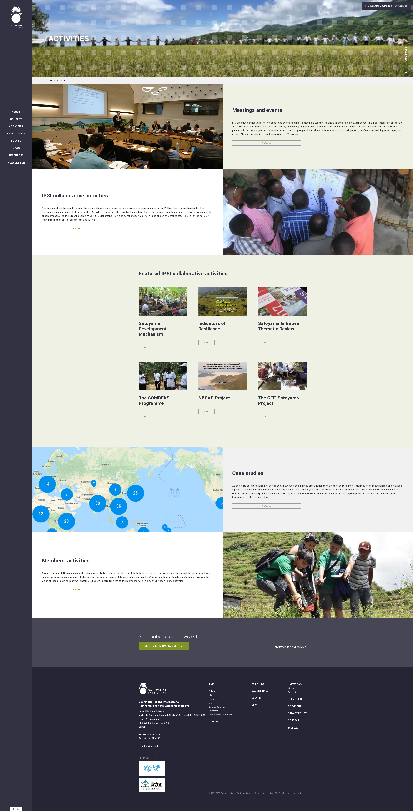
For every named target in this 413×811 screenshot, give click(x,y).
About (211, 695)
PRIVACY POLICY (297, 713)
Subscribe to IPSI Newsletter (163, 646)
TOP (50, 81)
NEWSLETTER (16, 162)
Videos (291, 688)
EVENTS (16, 140)
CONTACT (293, 720)
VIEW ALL (266, 143)
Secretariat (213, 711)
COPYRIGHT (295, 706)
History (212, 699)
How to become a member (220, 715)
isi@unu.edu (152, 746)
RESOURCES (16, 155)
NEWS (16, 148)
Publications (293, 692)
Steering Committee (217, 707)
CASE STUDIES (16, 133)
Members (213, 703)
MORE (147, 348)
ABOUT (16, 111)
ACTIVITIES (16, 126)
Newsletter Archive (291, 647)
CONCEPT (16, 119)
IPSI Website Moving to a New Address (386, 6)
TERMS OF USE (296, 699)
